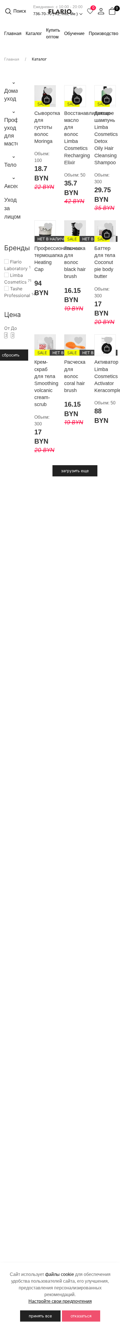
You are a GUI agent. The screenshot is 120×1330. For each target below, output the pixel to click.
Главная (12, 33)
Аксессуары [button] (11, 186)
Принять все (40, 1315)
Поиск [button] (19, 11)
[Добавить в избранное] (48, 91)
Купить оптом (53, 33)
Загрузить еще (75, 470)
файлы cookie (59, 1274)
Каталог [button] (34, 33)
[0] (112, 11)
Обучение (74, 33)
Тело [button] (10, 165)
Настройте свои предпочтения (60, 1301)
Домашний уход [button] (11, 95)
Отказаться (81, 1315)
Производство (103, 33)
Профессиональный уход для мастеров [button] (11, 132)
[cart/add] (48, 100)
